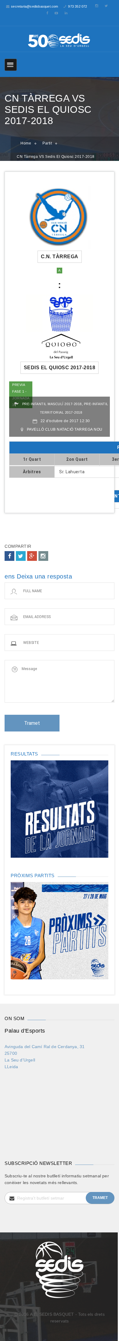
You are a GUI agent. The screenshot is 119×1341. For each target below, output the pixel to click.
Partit (47, 143)
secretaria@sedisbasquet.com (34, 6)
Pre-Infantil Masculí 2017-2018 (52, 404)
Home (25, 143)
